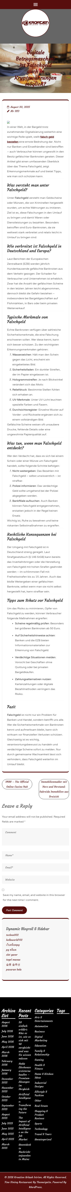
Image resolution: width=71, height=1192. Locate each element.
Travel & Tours (43, 1134)
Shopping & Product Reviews (41, 1114)
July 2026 (7, 1031)
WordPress (35, 1187)
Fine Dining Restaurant (18, 1182)
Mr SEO (14, 111)
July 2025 (7, 1123)
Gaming (39, 1059)
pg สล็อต (11, 949)
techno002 (12, 935)
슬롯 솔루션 (13, 964)
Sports (38, 1123)
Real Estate (41, 1105)
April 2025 (8, 1139)
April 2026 (8, 1047)
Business (40, 1031)
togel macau (13, 959)
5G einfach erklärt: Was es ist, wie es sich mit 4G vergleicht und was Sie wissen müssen (25, 1040)
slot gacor (12, 954)
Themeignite (44, 1182)
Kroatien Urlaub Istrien (28, 1177)
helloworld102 (14, 939)
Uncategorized (43, 1139)
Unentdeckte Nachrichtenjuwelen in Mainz (25, 1152)
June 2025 (8, 1128)
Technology (41, 1128)
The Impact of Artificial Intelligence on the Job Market (25, 1128)
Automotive (41, 1026)
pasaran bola (13, 969)
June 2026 (8, 1036)
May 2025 (8, 1133)
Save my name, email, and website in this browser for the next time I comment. (34, 897)
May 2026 (8, 1041)
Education (40, 1045)
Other (38, 1100)
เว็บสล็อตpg (12, 944)
